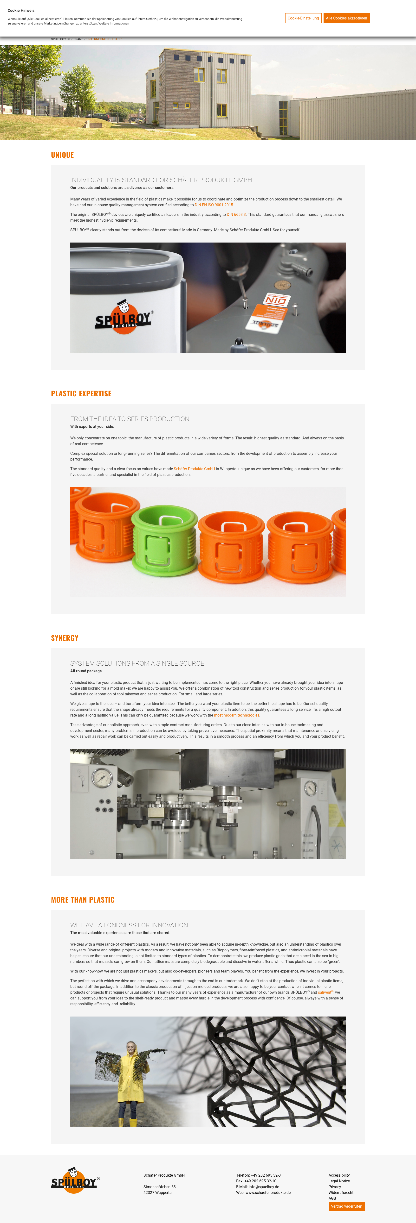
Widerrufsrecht (341, 1192)
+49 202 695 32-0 (266, 1175)
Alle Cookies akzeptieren (346, 18)
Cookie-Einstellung (303, 18)
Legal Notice (339, 1181)
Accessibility (339, 1175)
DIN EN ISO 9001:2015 (214, 205)
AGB (332, 1198)
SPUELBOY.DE (61, 39)
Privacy (335, 1187)
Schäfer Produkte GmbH (194, 469)
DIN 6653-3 (236, 214)
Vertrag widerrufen (346, 1206)
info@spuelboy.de (264, 1187)
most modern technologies (236, 715)
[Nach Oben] (412, 1219)
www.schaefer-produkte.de (268, 1192)
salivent (325, 992)
